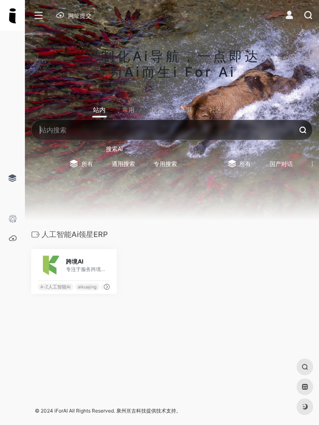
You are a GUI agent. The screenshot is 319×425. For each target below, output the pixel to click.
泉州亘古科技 (131, 411)
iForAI (61, 411)
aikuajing (87, 287)
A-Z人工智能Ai (55, 287)
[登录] (289, 16)
